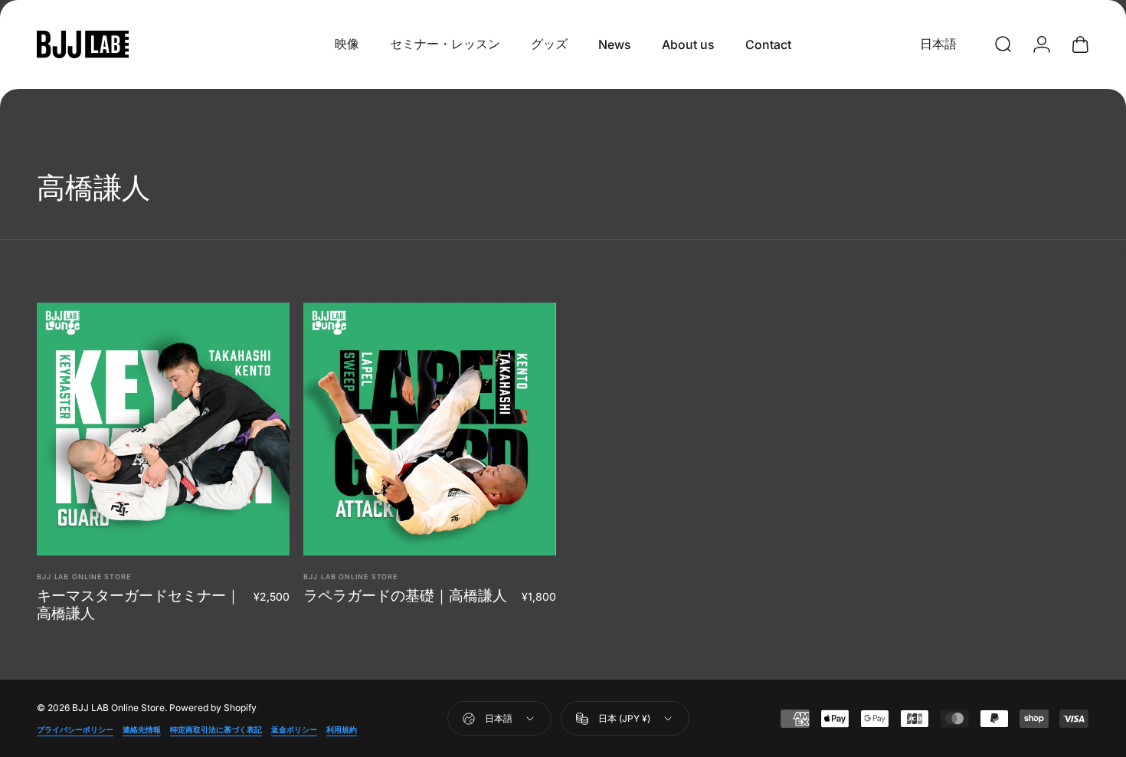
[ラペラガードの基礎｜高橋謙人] (429, 429)
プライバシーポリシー (75, 730)
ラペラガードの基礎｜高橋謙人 (405, 595)
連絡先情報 (142, 730)
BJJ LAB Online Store (84, 576)
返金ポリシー (294, 730)
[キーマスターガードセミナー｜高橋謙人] (163, 429)
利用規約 (341, 730)
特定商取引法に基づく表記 (216, 730)
